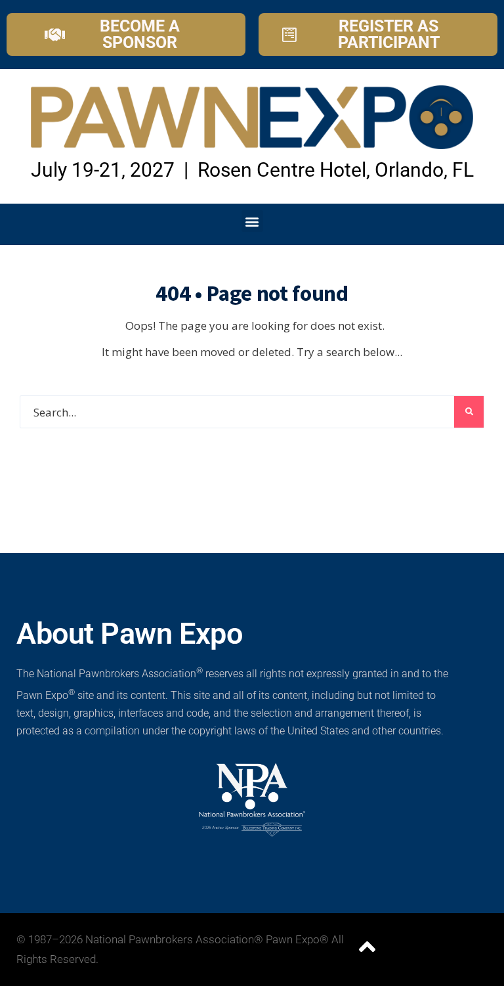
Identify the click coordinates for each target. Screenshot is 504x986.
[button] (252, 221)
